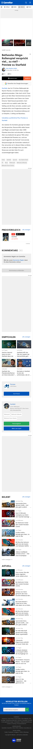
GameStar (4, 728)
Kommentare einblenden (16, 270)
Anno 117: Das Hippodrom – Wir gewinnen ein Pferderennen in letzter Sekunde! (23, 682)
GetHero (21, 728)
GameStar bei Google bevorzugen (18, 83)
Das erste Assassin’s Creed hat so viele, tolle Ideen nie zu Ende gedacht (23, 604)
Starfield (9, 160)
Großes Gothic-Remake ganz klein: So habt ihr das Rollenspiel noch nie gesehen (23, 536)
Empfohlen (9, 337)
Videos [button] (22, 7)
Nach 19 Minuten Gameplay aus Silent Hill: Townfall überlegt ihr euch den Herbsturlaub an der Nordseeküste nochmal (23, 517)
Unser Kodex (17, 718)
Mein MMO (15, 728)
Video (3, 160)
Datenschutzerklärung (26, 722)
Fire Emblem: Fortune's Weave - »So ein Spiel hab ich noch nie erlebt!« (23, 662)
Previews (12, 384)
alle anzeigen (26, 230)
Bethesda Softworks (22, 162)
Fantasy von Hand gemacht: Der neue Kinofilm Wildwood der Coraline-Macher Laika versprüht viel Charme (23, 595)
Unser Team (11, 718)
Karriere (19, 720)
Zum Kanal (16, 394)
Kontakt (30, 720)
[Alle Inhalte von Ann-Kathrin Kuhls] (4, 69)
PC (2, 162)
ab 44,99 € (14, 239)
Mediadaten (17, 722)
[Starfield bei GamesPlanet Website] (7, 237)
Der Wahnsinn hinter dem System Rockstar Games (22, 524)
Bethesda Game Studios (8, 165)
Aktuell (6, 566)
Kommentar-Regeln (18, 260)
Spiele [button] (8, 7)
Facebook (11, 732)
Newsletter (24, 720)
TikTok (21, 732)
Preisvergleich (11, 229)
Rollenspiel (12, 162)
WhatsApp (26, 732)
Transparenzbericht (21, 723)
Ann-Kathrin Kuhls (11, 68)
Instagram (16, 732)
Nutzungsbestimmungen (7, 722)
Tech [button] (29, 7)
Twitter (6, 732)
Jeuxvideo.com (27, 728)
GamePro (9, 728)
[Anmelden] (27, 709)
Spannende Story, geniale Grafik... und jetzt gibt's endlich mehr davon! (22, 506)
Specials (15, 160)
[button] (26, 2)
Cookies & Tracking (11, 723)
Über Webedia (24, 718)
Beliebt (6, 497)
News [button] (15, 7)
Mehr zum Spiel (16, 428)
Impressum (4, 718)
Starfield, (5, 88)
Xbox (6, 162)
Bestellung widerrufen (11, 720)
